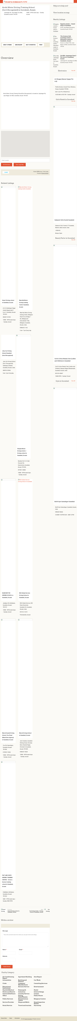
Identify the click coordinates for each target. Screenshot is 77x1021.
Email (21, 949)
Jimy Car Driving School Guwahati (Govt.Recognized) (7, 353)
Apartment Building (25, 977)
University (37, 1005)
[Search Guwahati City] (38, 1)
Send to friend (7, 44)
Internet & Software (9, 993)
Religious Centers (40, 999)
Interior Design (39, 992)
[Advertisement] (25, 28)
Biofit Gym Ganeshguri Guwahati (65, 501)
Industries (21, 992)
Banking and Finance (22, 980)
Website (5, 956)
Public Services (8, 999)
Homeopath (22, 990)
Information (17, 1018)
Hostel (36, 990)
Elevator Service (23, 986)
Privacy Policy (4, 1018)
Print (40, 44)
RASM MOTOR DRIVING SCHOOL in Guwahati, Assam (7, 595)
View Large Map (20, 164)
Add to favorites (31, 44)
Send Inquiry (18, 44)
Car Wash (37, 980)
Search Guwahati (28, 1019)
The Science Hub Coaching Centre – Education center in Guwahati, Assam (66, 38)
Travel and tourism (24, 1005)
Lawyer (36, 993)
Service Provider (8, 1002)
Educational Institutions (7, 987)
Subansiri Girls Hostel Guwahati (64, 220)
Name (5, 949)
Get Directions (6, 164)
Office (5, 995)
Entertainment (39, 986)
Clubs (4, 983)
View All (73, 70)
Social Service (7, 1005)
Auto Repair (38, 977)
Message (5, 931)
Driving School (45, 173)
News (10, 1018)
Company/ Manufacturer (23, 984)
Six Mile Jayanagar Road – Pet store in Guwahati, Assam (68, 57)
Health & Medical (8, 990)
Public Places (38, 995)
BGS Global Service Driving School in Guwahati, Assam (24, 595)
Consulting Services (40, 983)
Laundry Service (23, 993)
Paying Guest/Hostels (23, 996)
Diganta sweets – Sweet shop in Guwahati (67, 24)
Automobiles (7, 980)
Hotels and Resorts (9, 992)
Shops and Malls (23, 1002)
